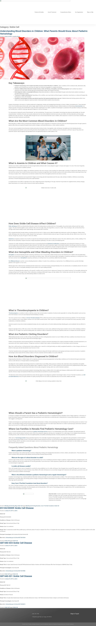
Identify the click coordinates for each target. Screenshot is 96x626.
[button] (48, 450)
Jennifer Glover (16, 36)
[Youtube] (84, 616)
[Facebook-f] (75, 616)
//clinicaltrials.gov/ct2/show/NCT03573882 (15, 570)
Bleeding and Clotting (10, 505)
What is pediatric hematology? (21, 450)
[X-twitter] (73, 616)
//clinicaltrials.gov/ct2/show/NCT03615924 (15, 537)
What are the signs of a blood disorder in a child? (27, 457)
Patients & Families (39, 12)
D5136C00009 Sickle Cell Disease (17, 508)
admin (16, 510)
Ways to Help (90, 12)
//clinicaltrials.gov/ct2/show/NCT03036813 (15, 604)
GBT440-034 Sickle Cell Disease (16, 542)
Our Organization (79, 12)
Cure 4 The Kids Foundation (47, 505)
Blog (16, 505)
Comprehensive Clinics (65, 12)
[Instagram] (78, 616)
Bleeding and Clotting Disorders (33, 505)
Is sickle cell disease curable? (21, 466)
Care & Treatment (52, 12)
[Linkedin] (81, 616)
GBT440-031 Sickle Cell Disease (16, 576)
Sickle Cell (20, 505)
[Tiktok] (86, 616)
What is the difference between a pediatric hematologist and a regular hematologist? (39, 475)
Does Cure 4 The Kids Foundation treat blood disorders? (30, 483)
